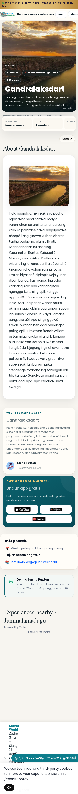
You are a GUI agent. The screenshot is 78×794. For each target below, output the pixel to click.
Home (61, 14)
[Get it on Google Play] (56, 509)
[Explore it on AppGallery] (39, 519)
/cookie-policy (16, 779)
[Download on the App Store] (22, 509)
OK (9, 787)
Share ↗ (67, 138)
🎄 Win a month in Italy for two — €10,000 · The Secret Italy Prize (37, 4)
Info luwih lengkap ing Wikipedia (34, 562)
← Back (10, 65)
